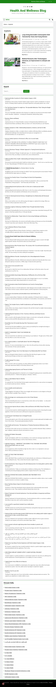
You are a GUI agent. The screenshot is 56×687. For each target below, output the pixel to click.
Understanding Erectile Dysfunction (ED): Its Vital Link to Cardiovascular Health (24, 186)
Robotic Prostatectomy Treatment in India (15, 593)
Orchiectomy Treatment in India (12, 611)
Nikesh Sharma (26, 65)
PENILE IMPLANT (8, 65)
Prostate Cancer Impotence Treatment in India (16, 649)
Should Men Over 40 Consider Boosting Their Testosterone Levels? (21, 323)
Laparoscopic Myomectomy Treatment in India (16, 617)
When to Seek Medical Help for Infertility (15, 378)
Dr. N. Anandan (8, 655)
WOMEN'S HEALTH (9, 43)
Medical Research (9, 63)
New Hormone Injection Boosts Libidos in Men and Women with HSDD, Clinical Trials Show (27, 406)
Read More (24, 54)
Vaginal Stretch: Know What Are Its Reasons (16, 561)
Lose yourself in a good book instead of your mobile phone (19, 504)
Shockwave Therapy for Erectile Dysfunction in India (17, 671)
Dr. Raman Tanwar (9, 661)
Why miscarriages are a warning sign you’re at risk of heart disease (21, 397)
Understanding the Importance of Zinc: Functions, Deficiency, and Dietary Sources (25, 313)
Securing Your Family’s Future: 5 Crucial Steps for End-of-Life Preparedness (23, 177)
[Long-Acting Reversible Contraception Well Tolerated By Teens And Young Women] (12, 39)
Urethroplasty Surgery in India (12, 677)
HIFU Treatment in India (10, 596)
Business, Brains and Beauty (12, 118)
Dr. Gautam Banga (9, 665)
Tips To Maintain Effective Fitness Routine (15, 227)
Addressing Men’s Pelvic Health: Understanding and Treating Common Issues (24, 158)
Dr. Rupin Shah (8, 652)
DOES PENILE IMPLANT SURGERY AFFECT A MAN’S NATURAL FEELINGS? (23, 552)
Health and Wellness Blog (28, 10)
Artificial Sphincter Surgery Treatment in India (16, 599)
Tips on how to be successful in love (14, 265)
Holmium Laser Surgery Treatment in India (15, 620)
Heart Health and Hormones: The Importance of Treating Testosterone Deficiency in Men (26, 425)
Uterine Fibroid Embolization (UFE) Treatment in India (18, 624)
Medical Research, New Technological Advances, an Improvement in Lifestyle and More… (36, 61)
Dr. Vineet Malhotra (9, 658)
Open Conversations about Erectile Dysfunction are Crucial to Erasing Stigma (24, 284)
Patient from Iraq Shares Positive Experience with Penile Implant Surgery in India (24, 543)
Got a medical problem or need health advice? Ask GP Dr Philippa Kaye (22, 341)
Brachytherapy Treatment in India (13, 602)
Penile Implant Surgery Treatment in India (15, 614)
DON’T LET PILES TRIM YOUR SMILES (14, 454)
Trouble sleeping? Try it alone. (12, 360)
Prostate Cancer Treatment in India (13, 590)
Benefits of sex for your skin (12, 571)
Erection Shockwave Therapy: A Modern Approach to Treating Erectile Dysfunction (25, 149)
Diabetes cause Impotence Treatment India (15, 636)
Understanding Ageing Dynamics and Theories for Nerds (18, 369)
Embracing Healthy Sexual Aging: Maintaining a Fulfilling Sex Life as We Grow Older (25, 275)
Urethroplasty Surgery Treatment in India (14, 605)
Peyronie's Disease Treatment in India (14, 627)
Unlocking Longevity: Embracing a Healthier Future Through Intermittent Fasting (24, 207)
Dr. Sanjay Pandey (9, 668)
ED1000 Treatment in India (11, 674)
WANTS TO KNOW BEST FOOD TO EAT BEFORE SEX (17, 332)
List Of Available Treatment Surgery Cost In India (16, 639)
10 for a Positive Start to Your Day (19, 168)
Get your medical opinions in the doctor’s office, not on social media (21, 138)
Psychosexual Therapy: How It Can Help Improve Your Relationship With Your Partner (25, 351)
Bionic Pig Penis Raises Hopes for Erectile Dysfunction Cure (19, 484)
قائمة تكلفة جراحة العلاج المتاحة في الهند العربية (16, 642)
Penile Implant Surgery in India (12, 587)
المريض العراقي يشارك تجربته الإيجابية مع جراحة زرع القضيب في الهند (21, 533)
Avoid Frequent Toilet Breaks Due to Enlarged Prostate (18, 415)
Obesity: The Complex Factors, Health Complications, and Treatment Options (24, 304)
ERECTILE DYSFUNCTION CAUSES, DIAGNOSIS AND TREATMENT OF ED (23, 474)
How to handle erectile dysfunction (13, 388)
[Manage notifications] (3, 684)
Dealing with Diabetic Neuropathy (13, 434)
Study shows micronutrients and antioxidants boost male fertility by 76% (22, 293)
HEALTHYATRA (44, 682)
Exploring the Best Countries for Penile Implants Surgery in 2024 (20, 98)
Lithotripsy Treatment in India (12, 608)
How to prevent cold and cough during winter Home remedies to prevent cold (24, 524)
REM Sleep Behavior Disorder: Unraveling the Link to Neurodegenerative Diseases (25, 256)
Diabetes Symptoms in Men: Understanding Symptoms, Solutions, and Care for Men (24, 1)
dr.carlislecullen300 (27, 39)
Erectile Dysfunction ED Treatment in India (15, 630)
